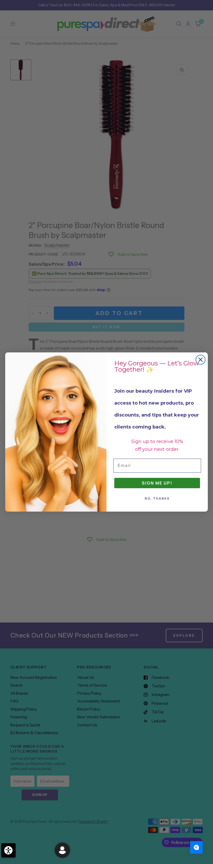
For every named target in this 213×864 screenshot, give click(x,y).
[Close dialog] (200, 359)
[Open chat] (196, 847)
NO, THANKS (157, 498)
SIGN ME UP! (157, 483)
